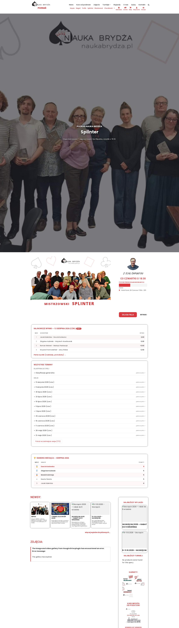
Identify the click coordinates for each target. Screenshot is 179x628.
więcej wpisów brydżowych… (97, 532)
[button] (110, 4)
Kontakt (142, 5)
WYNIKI (143, 314)
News (71, 5)
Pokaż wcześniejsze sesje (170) (48, 441)
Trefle (84, 8)
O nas (125, 5)
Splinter (90, 8)
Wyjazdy (116, 5)
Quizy (133, 5)
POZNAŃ (42, 8)
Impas (72, 8)
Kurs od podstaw (83, 5)
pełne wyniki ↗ (140, 373)
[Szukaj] (148, 5)
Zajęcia (97, 5)
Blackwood (99, 8)
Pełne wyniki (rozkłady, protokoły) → (50, 355)
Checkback (108, 8)
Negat (78, 8)
